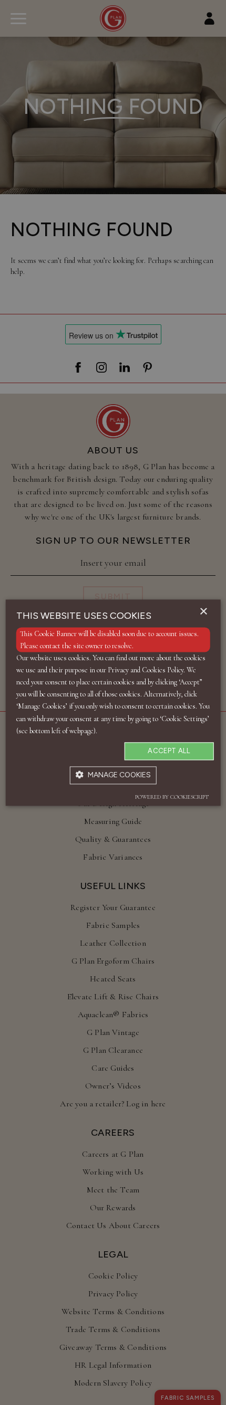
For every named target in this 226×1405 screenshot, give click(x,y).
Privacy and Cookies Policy (145, 670)
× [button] (203, 612)
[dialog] (113, 702)
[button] (113, 775)
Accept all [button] (169, 751)
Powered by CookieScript (172, 797)
